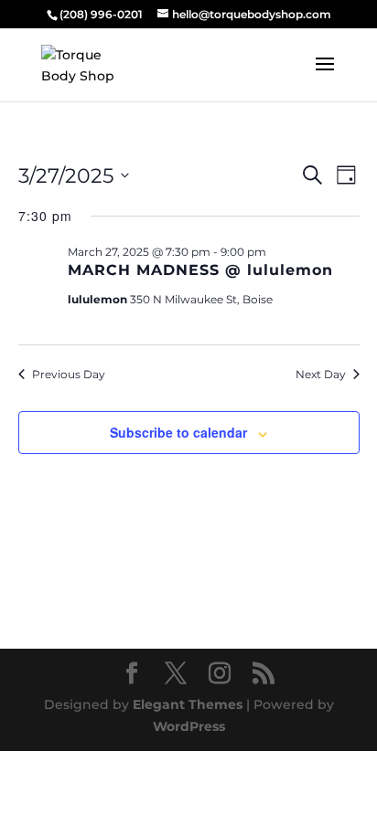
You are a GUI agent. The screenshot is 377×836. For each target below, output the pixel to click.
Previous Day (68, 374)
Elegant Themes (187, 704)
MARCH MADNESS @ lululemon (200, 270)
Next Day (321, 374)
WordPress (189, 726)
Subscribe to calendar (178, 432)
